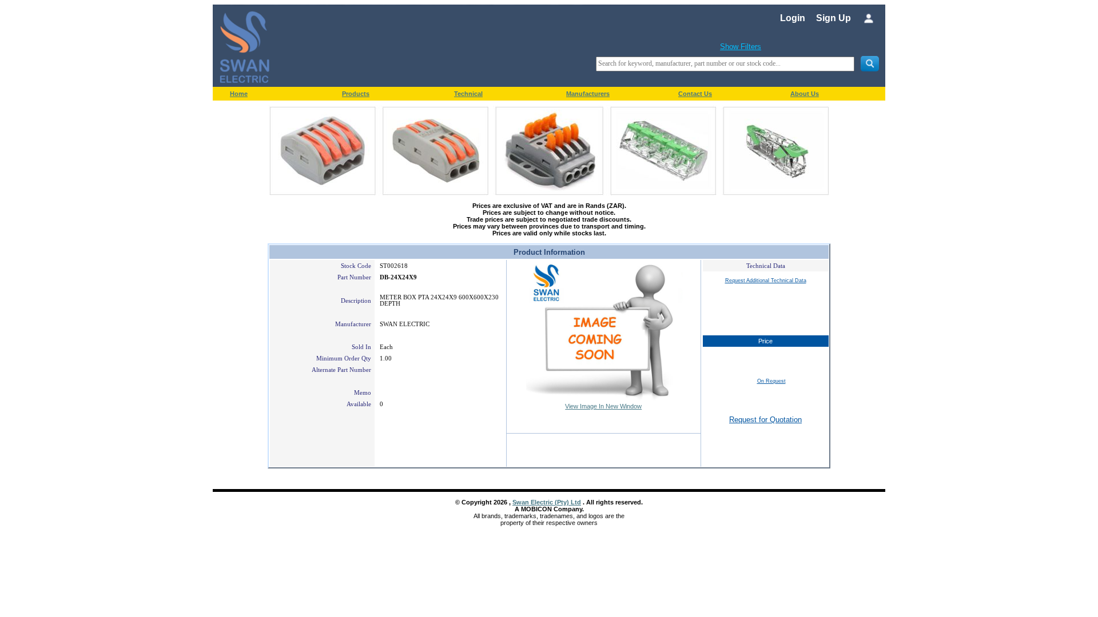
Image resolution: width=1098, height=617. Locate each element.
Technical (468, 93)
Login (792, 18)
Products (355, 93)
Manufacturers (588, 93)
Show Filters (740, 46)
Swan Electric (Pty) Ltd (546, 502)
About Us (804, 93)
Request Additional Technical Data (765, 280)
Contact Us (695, 93)
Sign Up (833, 18)
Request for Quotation (765, 419)
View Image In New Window (603, 406)
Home (239, 93)
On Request (771, 381)
